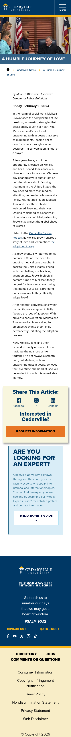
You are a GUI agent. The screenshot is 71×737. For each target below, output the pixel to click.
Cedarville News (26, 70)
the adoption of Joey (34, 244)
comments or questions (35, 659)
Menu (63, 10)
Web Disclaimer (35, 718)
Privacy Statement (35, 710)
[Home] (8, 70)
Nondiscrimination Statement (35, 702)
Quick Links (48, 629)
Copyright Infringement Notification (35, 683)
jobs (50, 654)
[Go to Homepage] (17, 9)
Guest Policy (35, 694)
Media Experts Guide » (36, 518)
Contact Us (15, 629)
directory (26, 654)
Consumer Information (35, 672)
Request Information (35, 431)
